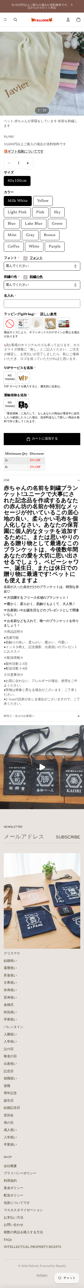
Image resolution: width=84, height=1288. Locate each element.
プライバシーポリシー (20, 1173)
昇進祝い (10, 975)
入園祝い (10, 1034)
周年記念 (10, 1093)
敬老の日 (10, 1056)
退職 (7, 1086)
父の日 (9, 1049)
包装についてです (17, 1203)
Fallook (33, 1266)
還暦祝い (10, 968)
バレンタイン (13, 1027)
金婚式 (9, 1005)
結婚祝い (10, 960)
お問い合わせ (13, 1225)
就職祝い (10, 1078)
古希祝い (10, 983)
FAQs (8, 1239)
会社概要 (10, 1166)
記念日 (9, 1071)
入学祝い (10, 1042)
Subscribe (68, 837)
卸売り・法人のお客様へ (19, 716)
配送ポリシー (13, 1195)
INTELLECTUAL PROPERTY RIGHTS (32, 1247)
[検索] (15, 19)
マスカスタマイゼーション (23, 1210)
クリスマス (12, 953)
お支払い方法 (13, 1217)
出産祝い (10, 1064)
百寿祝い (10, 997)
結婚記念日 (12, 1108)
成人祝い (10, 1130)
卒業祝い (10, 1019)
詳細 (6, 480)
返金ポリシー (13, 1188)
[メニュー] (5, 19)
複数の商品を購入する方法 (23, 1232)
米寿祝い (10, 990)
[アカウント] (68, 19)
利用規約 (10, 1180)
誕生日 (9, 1101)
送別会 (9, 1115)
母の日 (9, 1122)
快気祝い (10, 1012)
